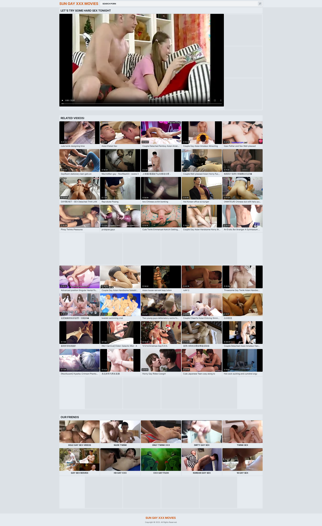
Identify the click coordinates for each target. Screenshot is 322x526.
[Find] (260, 4)
